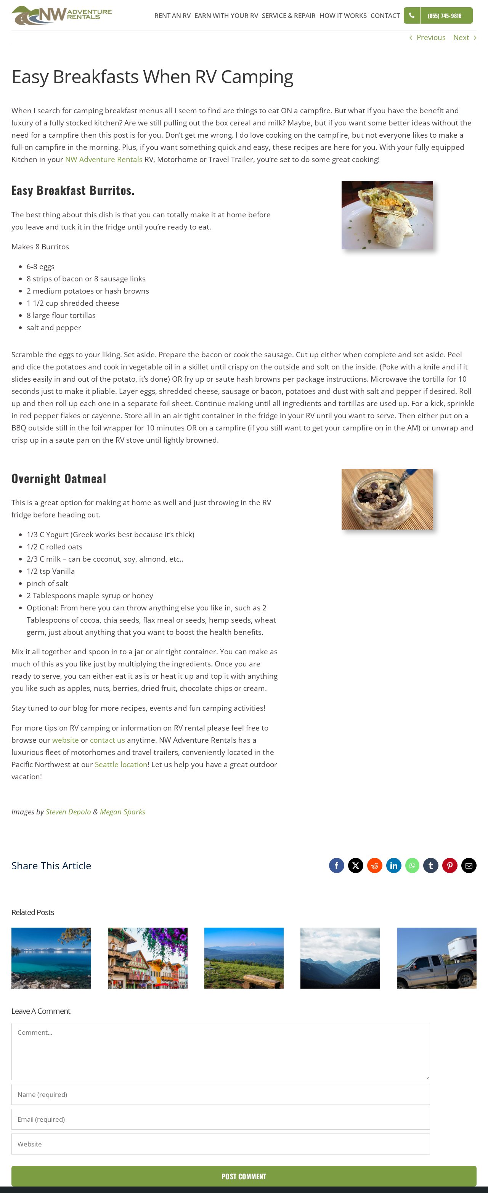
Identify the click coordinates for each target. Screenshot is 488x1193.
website (65, 740)
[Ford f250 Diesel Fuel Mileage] (437, 933)
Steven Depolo (68, 812)
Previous (431, 37)
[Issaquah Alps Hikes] (244, 933)
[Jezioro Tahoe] (51, 933)
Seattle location (121, 764)
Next (461, 37)
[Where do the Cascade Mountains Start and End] (340, 933)
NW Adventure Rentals (104, 159)
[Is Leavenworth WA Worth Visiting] (148, 933)
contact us (107, 740)
